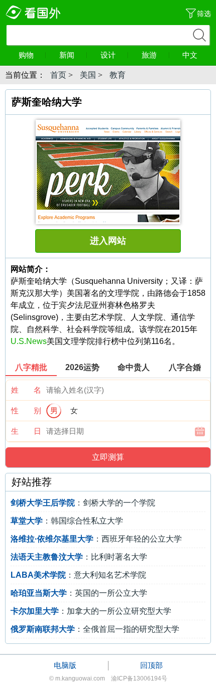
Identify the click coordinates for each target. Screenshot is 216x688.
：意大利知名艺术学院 (78, 575)
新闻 (66, 55)
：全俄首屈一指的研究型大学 (95, 629)
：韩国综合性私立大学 (67, 521)
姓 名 (26, 390)
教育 (118, 75)
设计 (108, 55)
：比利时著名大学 (79, 557)
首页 (58, 75)
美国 (88, 75)
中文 (189, 55)
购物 (26, 55)
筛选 (204, 14)
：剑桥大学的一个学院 (83, 502)
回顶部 (151, 665)
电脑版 (65, 665)
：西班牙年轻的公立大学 (96, 539)
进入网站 (108, 241)
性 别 (26, 410)
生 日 (26, 431)
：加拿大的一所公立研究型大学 (91, 611)
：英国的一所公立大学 (79, 593)
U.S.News (29, 341)
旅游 (149, 55)
